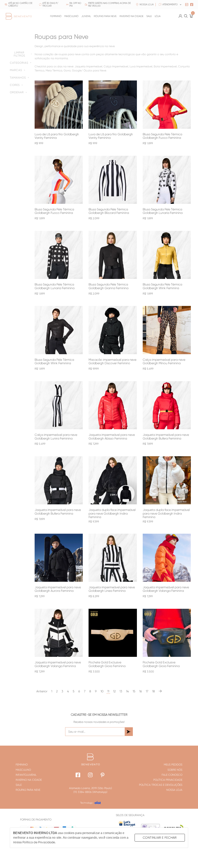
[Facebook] (78, 775)
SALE (149, 16)
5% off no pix (75, 4)
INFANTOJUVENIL (26, 774)
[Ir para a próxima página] (160, 691)
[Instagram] (90, 775)
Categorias (19, 62)
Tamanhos (18, 77)
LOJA (157, 16)
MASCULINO (71, 16)
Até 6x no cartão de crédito (20, 4)
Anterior (41, 691)
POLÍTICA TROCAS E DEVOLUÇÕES (160, 784)
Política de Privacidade (38, 842)
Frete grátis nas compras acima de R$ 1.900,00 (109, 4)
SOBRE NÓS (174, 769)
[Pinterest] (102, 775)
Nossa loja (147, 4)
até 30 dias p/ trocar (50, 4)
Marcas (16, 70)
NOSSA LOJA (174, 789)
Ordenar (17, 92)
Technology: (86, 802)
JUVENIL (86, 16)
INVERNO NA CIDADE (131, 16)
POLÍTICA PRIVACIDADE (167, 779)
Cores (15, 84)
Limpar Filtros (19, 54)
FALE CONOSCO (172, 774)
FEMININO (55, 16)
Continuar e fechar (160, 837)
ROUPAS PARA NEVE (105, 16)
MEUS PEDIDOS (173, 764)
